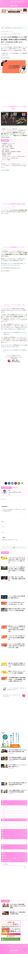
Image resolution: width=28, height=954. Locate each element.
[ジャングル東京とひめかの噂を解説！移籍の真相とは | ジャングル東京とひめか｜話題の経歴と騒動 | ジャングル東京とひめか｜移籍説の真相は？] (4, 598)
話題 (4, 853)
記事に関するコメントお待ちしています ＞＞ (14, 27)
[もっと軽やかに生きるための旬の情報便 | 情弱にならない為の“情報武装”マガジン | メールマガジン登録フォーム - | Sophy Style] (14, 11)
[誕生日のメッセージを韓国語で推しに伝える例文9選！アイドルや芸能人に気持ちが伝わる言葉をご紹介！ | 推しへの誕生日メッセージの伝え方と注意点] (4, 628)
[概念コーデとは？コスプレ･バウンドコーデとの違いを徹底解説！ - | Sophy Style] (4, 673)
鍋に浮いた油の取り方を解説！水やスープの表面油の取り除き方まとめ (16, 665)
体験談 (5, 855)
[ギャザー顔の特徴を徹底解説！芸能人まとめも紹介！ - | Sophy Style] (5, 906)
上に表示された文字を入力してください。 (10, 539)
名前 (2, 521)
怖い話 (4, 850)
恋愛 (4, 814)
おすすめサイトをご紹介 (14, 947)
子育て (4, 825)
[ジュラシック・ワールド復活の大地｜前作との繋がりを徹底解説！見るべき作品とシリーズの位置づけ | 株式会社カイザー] (4, 569)
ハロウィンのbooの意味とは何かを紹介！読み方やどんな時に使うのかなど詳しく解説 (16, 645)
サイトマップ (4, 945)
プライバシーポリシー (18, 945)
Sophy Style (14, 5)
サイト (3, 532)
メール (3, 526)
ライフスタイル (7, 830)
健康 (4, 843)
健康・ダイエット (7, 837)
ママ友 (4, 827)
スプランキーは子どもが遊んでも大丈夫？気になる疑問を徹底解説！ (16, 637)
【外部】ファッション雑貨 (9, 858)
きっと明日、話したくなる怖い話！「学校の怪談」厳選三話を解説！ (16, 578)
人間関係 (5, 804)
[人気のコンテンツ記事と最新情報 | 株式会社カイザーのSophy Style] (9, 494)
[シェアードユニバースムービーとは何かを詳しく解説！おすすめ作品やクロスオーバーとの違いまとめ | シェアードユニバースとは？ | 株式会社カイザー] (4, 559)
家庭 (4, 811)
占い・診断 (6, 801)
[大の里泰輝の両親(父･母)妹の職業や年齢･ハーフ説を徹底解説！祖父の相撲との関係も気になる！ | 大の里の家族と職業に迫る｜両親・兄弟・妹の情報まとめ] (4, 679)
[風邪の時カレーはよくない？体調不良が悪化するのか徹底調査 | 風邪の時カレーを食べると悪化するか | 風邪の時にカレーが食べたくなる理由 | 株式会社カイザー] (5, 914)
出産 (4, 822)
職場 (4, 809)
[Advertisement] (14, 20)
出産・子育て (6, 819)
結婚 (4, 817)
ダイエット (5, 840)
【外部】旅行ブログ (8, 861)
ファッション (6, 832)
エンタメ (4, 499)
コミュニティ (5, 806)
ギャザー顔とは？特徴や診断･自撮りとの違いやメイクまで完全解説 (17, 906)
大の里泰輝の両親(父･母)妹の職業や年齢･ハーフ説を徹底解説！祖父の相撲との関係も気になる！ (17, 679)
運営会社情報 (10, 945)
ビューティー (6, 835)
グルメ (5, 845)
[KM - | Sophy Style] (4, 494)
